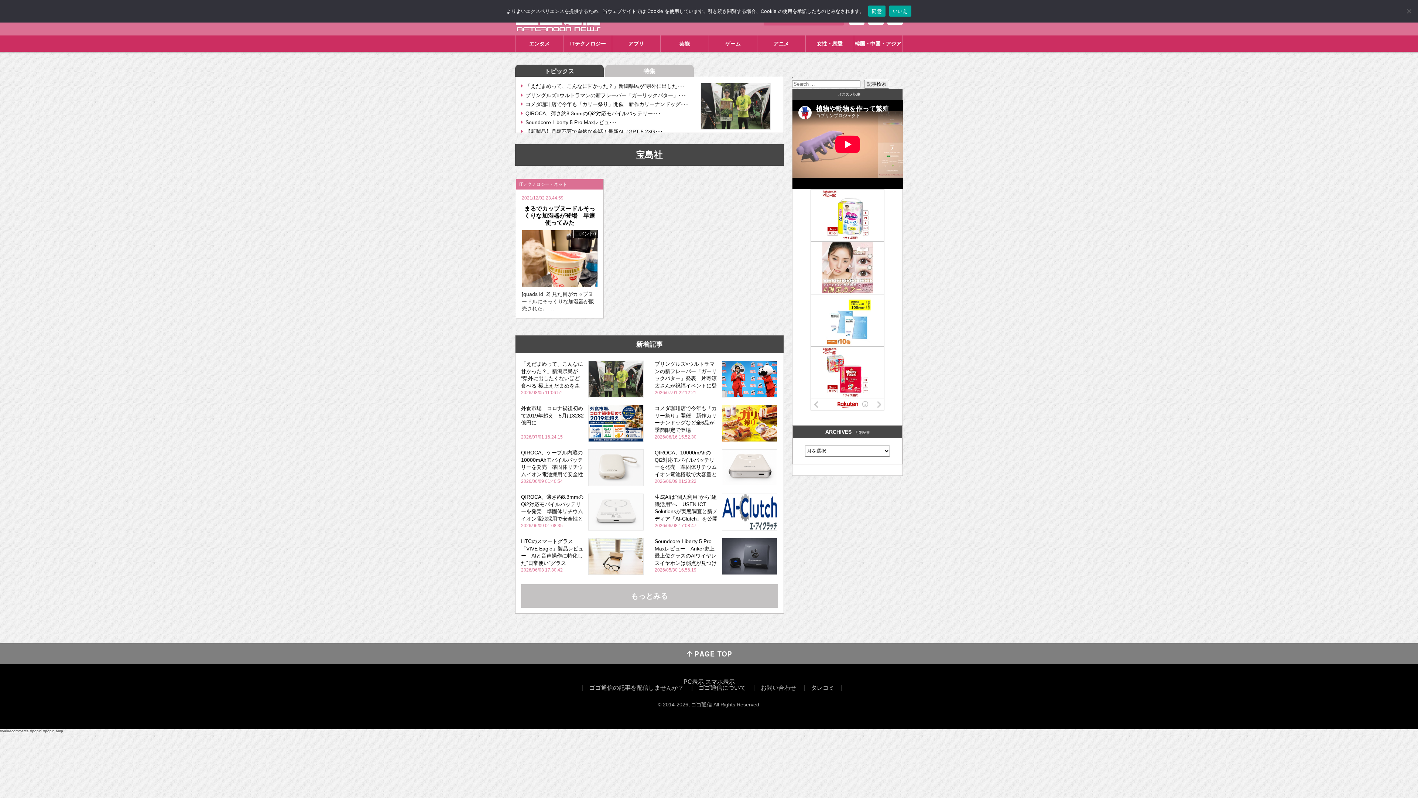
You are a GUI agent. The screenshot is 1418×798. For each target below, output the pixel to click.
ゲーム (733, 44)
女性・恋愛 (830, 44)
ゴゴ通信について (722, 688)
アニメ (781, 44)
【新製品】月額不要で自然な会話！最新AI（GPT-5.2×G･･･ (594, 131)
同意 (877, 11)
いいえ (900, 11)
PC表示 (694, 682)
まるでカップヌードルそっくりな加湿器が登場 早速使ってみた (559, 215)
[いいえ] (1408, 11)
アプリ (636, 44)
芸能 (684, 44)
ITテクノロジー (588, 44)
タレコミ (823, 688)
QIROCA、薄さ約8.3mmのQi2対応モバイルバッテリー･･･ (593, 113)
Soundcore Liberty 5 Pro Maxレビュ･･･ (571, 122)
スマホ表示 (720, 682)
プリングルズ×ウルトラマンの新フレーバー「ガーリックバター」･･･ (605, 95)
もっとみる (649, 596)
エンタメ (539, 44)
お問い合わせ (778, 688)
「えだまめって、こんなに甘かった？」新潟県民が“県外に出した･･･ (605, 86)
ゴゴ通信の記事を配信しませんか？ (636, 688)
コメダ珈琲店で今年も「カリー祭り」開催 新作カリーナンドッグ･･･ (606, 104)
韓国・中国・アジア (878, 44)
